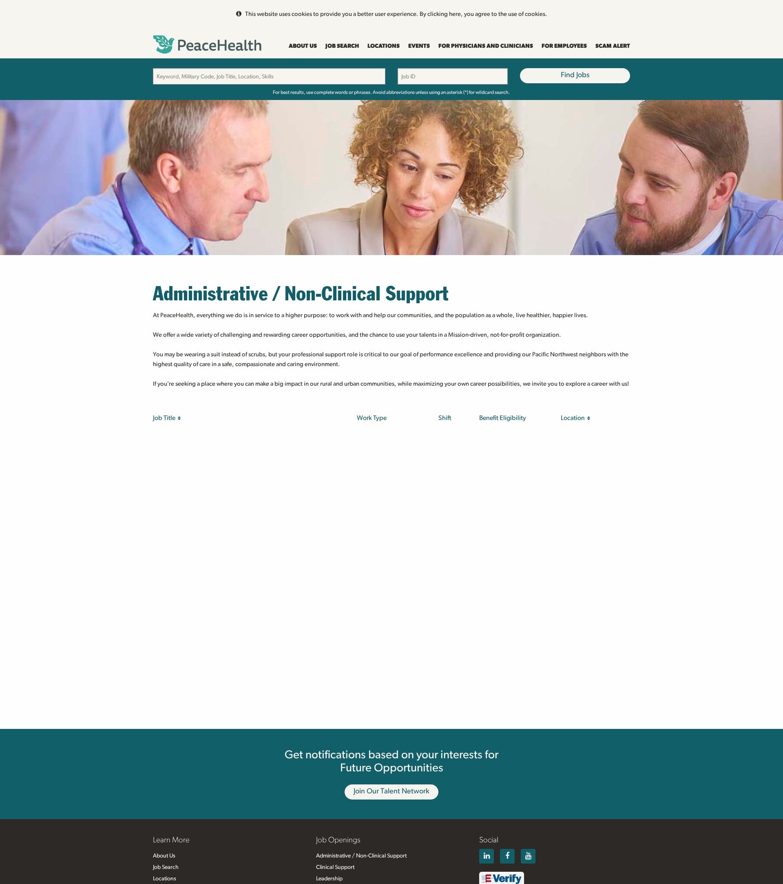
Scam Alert (612, 46)
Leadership (329, 879)
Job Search (342, 46)
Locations (383, 46)
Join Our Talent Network (391, 791)
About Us (303, 46)
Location (574, 418)
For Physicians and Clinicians (485, 46)
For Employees (564, 46)
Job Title (165, 418)
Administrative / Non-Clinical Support (361, 856)
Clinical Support (335, 867)
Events (419, 46)
